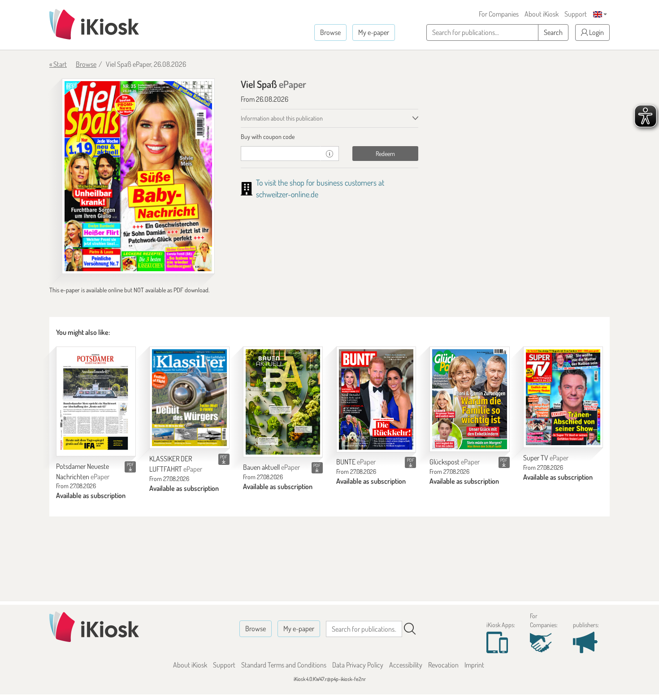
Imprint (474, 664)
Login (596, 32)
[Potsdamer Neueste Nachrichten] (96, 401)
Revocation (443, 664)
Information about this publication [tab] (282, 118)
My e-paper (373, 32)
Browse (330, 32)
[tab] (330, 137)
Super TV (545, 457)
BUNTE (356, 461)
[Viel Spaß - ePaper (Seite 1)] (138, 176)
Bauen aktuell (271, 467)
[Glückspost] (469, 399)
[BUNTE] (376, 399)
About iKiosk (542, 13)
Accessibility (405, 664)
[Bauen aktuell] (283, 402)
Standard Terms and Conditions (283, 664)
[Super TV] (563, 397)
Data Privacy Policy (357, 664)
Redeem (385, 153)
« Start (58, 64)
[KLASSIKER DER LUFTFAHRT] (189, 398)
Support (575, 13)
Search (553, 32)
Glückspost (454, 461)
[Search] (410, 629)
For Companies (499, 13)
